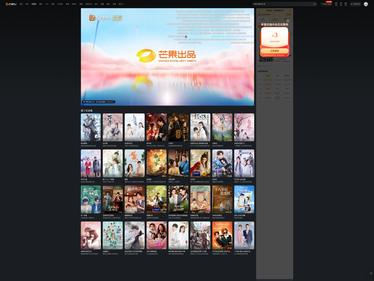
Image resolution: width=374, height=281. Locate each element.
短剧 (81, 4)
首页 (21, 4)
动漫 (52, 4)
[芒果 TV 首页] (11, 4)
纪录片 (74, 4)
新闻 (67, 4)
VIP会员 (60, 4)
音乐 (96, 4)
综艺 (27, 4)
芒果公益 (89, 4)
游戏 (114, 4)
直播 (102, 4)
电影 (40, 4)
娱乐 (108, 4)
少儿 (46, 4)
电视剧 (34, 4)
